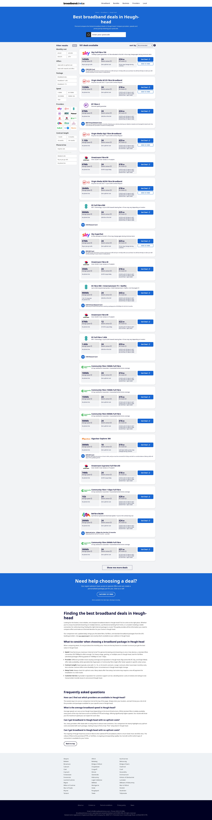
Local (145, 3)
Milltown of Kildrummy (127, 783)
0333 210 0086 (120, 811)
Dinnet (94, 772)
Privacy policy (121, 805)
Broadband (105, 3)
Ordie (93, 788)
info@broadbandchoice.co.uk (100, 811)
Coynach (66, 772)
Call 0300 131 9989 (106, 594)
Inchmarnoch (124, 775)
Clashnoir (123, 767)
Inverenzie (67, 777)
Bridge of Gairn (125, 764)
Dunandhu (123, 772)
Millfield (94, 783)
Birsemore (67, 764)
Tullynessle (123, 793)
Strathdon (123, 791)
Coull (121, 769)
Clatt (65, 769)
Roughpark (95, 791)
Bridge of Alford (97, 764)
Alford (94, 759)
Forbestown (67, 775)
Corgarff (94, 769)
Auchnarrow (124, 759)
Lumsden (123, 780)
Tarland (66, 793)
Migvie (66, 783)
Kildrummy (95, 777)
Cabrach (66, 767)
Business (126, 3)
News (132, 805)
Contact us (91, 805)
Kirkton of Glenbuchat (127, 777)
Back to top (70, 744)
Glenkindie (95, 775)
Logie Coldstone (97, 780)
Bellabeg (94, 761)
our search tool (84, 636)
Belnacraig (123, 761)
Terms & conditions (106, 805)
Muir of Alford (124, 785)
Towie (93, 793)
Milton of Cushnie (69, 785)
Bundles (116, 3)
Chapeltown (96, 767)
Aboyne (66, 759)
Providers (136, 3)
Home (97, 12)
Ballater (66, 761)
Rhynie (66, 791)
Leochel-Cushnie (69, 780)
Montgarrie (95, 785)
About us (80, 805)
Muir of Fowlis (68, 788)
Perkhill (122, 788)
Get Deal (144, 59)
